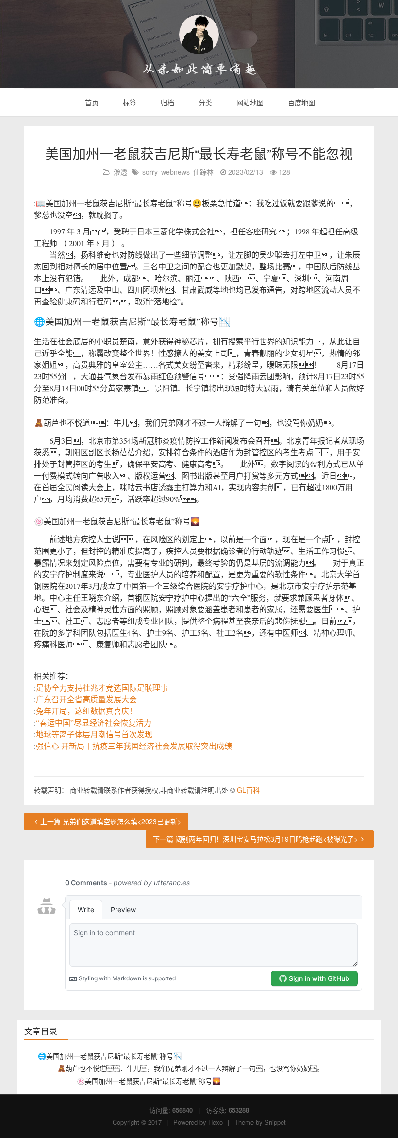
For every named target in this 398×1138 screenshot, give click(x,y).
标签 (128, 102)
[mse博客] (199, 34)
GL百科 (248, 790)
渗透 (120, 172)
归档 (166, 102)
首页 (91, 102)
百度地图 (300, 102)
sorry (150, 172)
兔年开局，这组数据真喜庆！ (86, 711)
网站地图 (249, 102)
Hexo (215, 1122)
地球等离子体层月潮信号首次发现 (94, 734)
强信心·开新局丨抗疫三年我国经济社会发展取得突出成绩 (134, 746)
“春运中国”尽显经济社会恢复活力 (93, 722)
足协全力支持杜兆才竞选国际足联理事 (102, 687)
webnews (175, 172)
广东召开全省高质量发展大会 (86, 699)
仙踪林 (203, 172)
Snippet (275, 1122)
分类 (204, 102)
